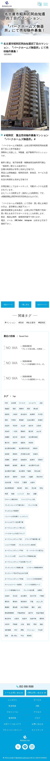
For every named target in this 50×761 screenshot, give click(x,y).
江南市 (39, 425)
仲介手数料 (24, 607)
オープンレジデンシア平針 (14, 550)
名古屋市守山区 (34, 465)
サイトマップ (37, 730)
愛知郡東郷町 (9, 613)
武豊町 (7, 459)
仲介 (15, 630)
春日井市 (8, 618)
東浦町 (21, 420)
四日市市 (40, 477)
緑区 (39, 607)
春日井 (7, 477)
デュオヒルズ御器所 (12, 511)
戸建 (31, 601)
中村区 (13, 420)
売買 (6, 494)
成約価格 (8, 630)
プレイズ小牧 (32, 505)
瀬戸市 (30, 613)
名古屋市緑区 (33, 437)
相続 (41, 624)
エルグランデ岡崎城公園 (27, 556)
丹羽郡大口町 (25, 454)
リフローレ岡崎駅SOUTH (35, 567)
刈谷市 (7, 624)
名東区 (40, 590)
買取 (22, 630)
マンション (31, 630)
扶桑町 (7, 437)
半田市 (15, 425)
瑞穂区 (7, 408)
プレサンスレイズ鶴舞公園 (14, 567)
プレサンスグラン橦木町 (27, 545)
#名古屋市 (31, 322)
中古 (22, 635)
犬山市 (23, 425)
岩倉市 (7, 431)
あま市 (39, 431)
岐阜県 (32, 414)
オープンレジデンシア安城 (14, 579)
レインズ (21, 494)
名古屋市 (24, 596)
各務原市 (24, 459)
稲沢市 (31, 425)
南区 (14, 408)
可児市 (16, 482)
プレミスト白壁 (10, 556)
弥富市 (15, 442)
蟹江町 (31, 431)
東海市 (15, 601)
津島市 (35, 448)
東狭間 (7, 465)
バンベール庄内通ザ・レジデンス (16, 516)
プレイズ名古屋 (28, 590)
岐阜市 (32, 459)
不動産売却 (21, 613)
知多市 (24, 618)
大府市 (16, 618)
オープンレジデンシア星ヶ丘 (15, 528)
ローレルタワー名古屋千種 (14, 522)
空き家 (34, 488)
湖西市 (15, 477)
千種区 (42, 596)
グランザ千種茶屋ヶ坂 (32, 539)
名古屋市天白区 (24, 448)
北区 (41, 403)
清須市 (7, 425)
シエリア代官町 (10, 545)
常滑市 (31, 442)
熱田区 (7, 414)
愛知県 (15, 607)
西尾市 (15, 454)
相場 (12, 494)
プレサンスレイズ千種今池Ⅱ (15, 505)
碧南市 (15, 459)
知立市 (15, 437)
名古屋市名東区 (10, 448)
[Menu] (46, 4)
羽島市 (40, 459)
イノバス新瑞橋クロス (12, 590)
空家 (6, 635)
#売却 (21, 322)
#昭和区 (41, 322)
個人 (28, 494)
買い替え (14, 635)
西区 (28, 408)
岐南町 (15, 465)
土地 (22, 624)
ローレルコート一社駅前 (13, 584)
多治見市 (24, 414)
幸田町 (7, 454)
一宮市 (15, 431)
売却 (35, 624)
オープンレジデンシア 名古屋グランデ (18, 562)
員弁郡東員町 (9, 488)
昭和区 (29, 635)
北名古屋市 (31, 420)
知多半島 (33, 618)
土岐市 (32, 482)
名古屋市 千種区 (25, 471)
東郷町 (7, 607)
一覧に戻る (25, 304)
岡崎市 (21, 408)
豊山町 (35, 408)
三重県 (24, 482)
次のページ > (42, 304)
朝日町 (19, 488)
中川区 (40, 414)
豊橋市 (23, 431)
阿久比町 (37, 471)
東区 (33, 607)
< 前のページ (7, 304)
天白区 (15, 596)
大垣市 (23, 477)
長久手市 (33, 596)
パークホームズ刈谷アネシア (15, 533)
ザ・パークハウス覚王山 (35, 550)
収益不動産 (40, 613)
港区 (6, 420)
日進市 (7, 596)
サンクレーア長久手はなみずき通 (16, 573)
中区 (6, 403)
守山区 (40, 630)
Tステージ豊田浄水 (11, 499)
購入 (26, 488)
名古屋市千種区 (10, 471)
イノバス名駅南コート (32, 584)
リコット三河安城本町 (34, 579)
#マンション (10, 322)
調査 (35, 494)
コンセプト (32, 403)
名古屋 (13, 403)
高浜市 (23, 437)
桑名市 (23, 465)
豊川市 (7, 442)
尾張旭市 (24, 601)
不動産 (15, 624)
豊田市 (7, 601)
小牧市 (15, 414)
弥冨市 (35, 454)
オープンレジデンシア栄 (13, 539)
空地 (41, 488)
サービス (22, 403)
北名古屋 (8, 482)
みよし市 (40, 601)
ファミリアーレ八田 (28, 499)
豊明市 (42, 618)
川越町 (31, 477)
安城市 (40, 420)
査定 (28, 624)
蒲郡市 (23, 442)
